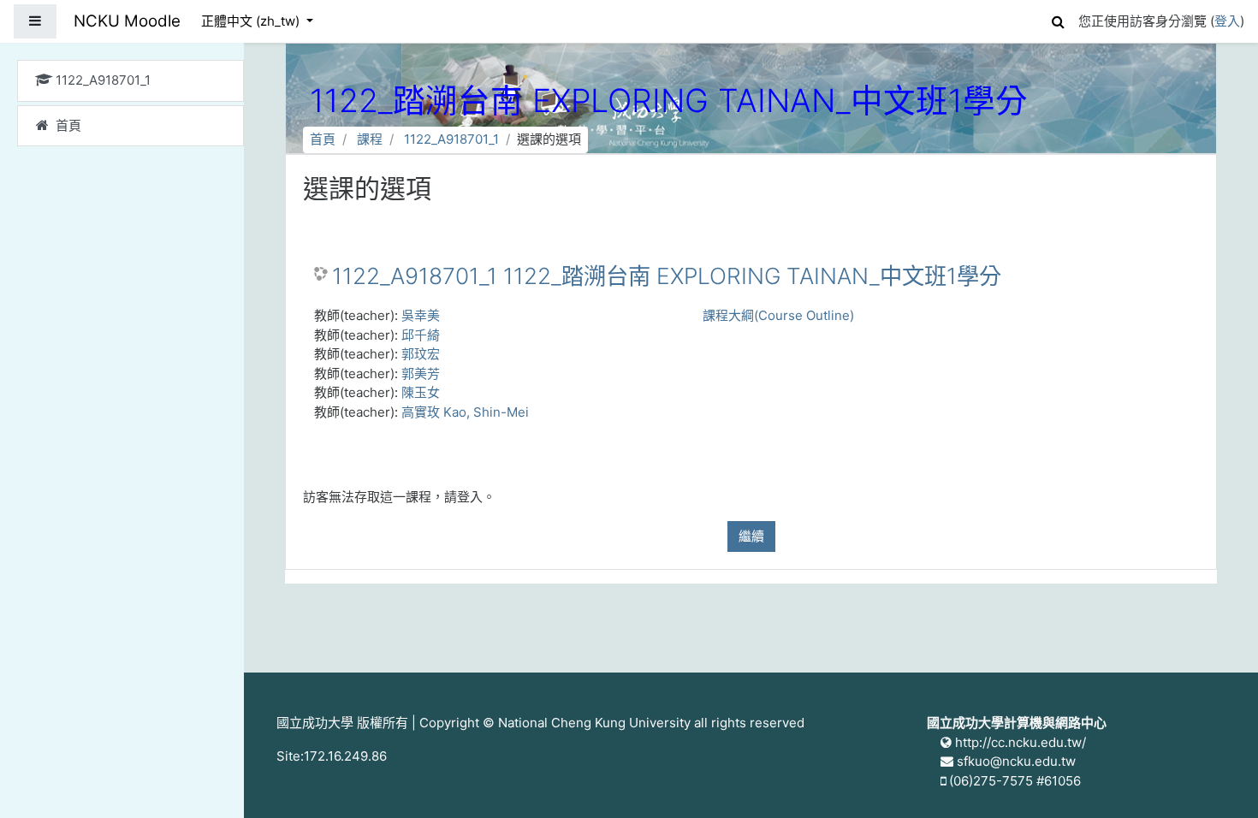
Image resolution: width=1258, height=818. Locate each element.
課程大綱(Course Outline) (778, 315)
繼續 (751, 536)
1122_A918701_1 (451, 139)
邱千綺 (420, 335)
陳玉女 (420, 392)
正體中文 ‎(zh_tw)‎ (252, 21)
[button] (1058, 19)
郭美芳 (420, 373)
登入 (1227, 21)
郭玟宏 (420, 354)
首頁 (322, 139)
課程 (370, 139)
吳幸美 (420, 315)
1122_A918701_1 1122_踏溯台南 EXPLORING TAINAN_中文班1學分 (666, 276)
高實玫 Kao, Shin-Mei (465, 412)
